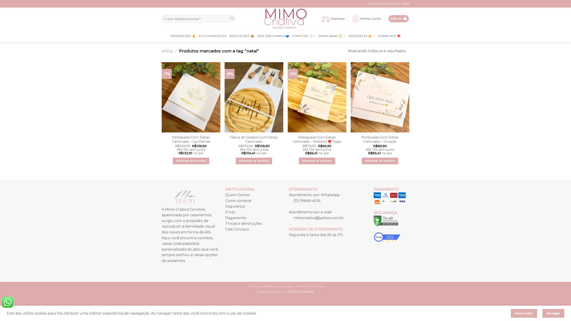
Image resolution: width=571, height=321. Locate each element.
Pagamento (235, 218)
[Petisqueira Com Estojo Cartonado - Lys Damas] (191, 97)
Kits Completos (213, 36)
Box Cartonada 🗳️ (273, 36)
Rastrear (338, 19)
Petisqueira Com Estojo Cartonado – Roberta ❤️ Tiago (317, 139)
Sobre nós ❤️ (389, 36)
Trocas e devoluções (243, 223)
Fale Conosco (237, 229)
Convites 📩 (302, 36)
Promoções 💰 (183, 36)
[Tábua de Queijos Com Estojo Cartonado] (254, 97)
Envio (230, 212)
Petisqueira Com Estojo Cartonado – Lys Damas (191, 139)
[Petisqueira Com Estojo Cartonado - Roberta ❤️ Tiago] (317, 97)
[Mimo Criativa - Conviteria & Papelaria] (285, 19)
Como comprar (238, 201)
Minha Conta (370, 19)
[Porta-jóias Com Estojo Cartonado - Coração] (380, 97)
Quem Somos (237, 195)
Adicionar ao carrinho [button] (191, 160)
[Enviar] (232, 19)
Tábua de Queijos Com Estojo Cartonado (254, 139)
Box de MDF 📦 (242, 36)
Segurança (235, 206)
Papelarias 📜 (330, 36)
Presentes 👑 (360, 36)
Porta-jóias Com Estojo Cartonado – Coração (380, 139)
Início (167, 51)
